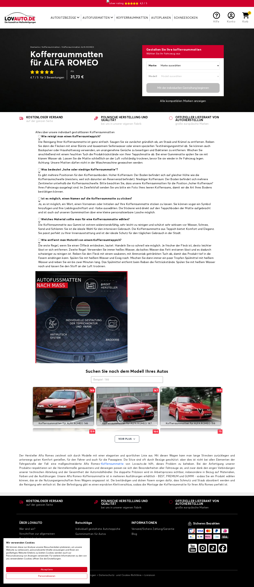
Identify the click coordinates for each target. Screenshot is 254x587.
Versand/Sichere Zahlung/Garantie (153, 529)
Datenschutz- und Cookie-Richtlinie (120, 575)
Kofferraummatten (132, 17)
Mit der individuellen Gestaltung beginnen (183, 88)
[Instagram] (202, 548)
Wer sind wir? (27, 529)
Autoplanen (161, 17)
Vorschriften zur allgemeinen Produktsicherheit (37, 536)
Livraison (149, 575)
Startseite (35, 47)
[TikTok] (212, 548)
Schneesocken (186, 17)
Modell (153, 76)
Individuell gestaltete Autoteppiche (97, 529)
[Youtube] (192, 548)
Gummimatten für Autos (90, 534)
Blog (134, 534)
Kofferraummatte (112, 464)
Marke (153, 65)
